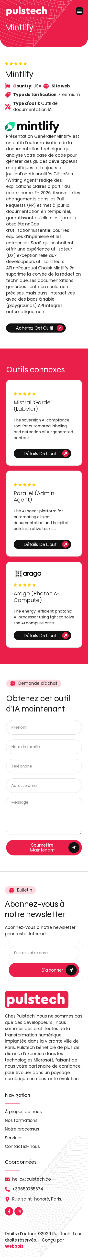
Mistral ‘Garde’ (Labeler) (33, 406)
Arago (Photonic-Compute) (37, 597)
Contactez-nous (22, 1146)
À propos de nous (23, 1111)
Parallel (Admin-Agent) (35, 496)
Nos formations (21, 1120)
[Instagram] (18, 1211)
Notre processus (22, 1129)
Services (13, 1137)
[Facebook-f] (9, 1211)
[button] (79, 11)
